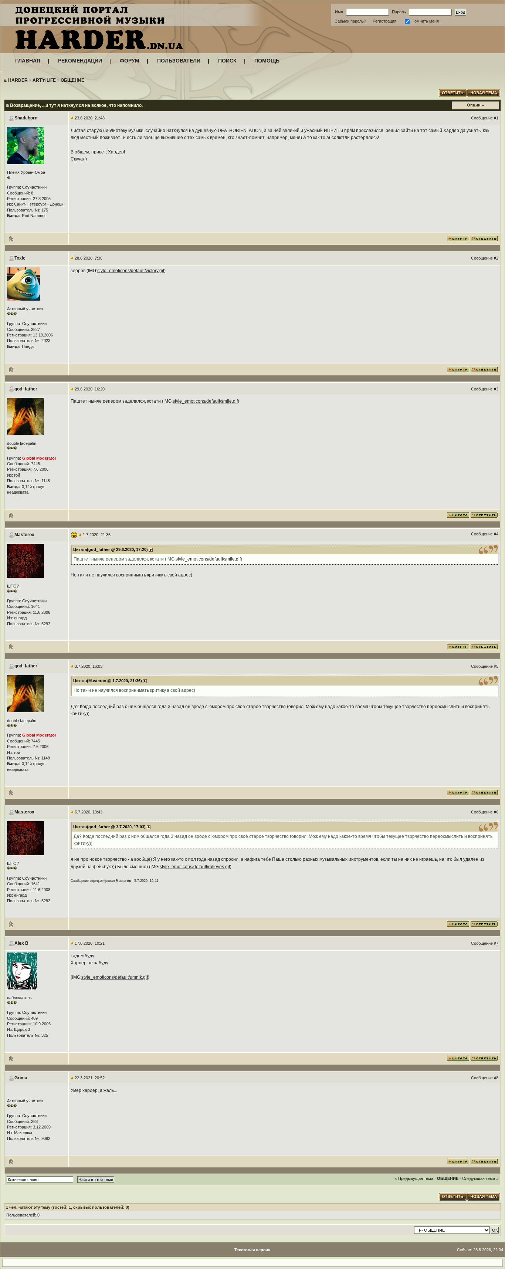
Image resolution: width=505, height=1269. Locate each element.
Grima (20, 1077)
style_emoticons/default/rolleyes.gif (195, 866)
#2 (496, 258)
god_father (25, 389)
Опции (474, 105)
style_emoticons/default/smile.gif (205, 401)
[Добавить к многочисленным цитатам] (458, 238)
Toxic (20, 258)
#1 (496, 118)
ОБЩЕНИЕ (72, 80)
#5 (496, 666)
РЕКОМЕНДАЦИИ (80, 61)
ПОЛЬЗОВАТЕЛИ (178, 61)
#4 (496, 534)
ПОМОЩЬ (266, 61)
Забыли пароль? (350, 21)
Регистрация (384, 21)
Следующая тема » (480, 1178)
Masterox (24, 534)
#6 (496, 812)
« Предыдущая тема (414, 1178)
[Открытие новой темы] (484, 92)
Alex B (21, 943)
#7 (496, 943)
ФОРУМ (129, 61)
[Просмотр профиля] (25, 145)
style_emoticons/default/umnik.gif (114, 977)
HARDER (18, 80)
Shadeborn (25, 118)
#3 (496, 389)
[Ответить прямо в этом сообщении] (484, 238)
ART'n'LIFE (44, 80)
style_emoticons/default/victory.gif (130, 270)
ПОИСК (227, 61)
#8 (496, 1078)
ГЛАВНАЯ (27, 61)
